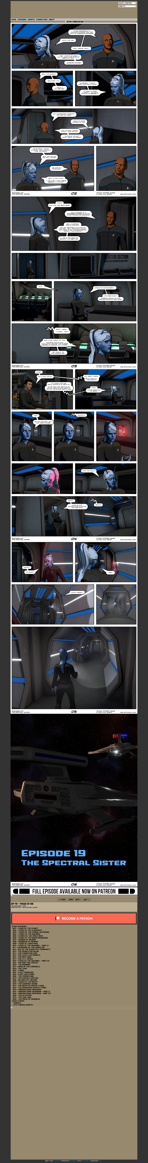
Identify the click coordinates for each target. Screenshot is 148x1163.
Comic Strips (18, 1001)
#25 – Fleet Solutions (23, 974)
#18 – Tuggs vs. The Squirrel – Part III (31, 961)
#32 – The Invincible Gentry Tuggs (29, 988)
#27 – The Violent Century (25, 978)
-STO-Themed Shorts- (23, 1005)
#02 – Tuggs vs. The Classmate (27, 930)
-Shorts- (17, 1003)
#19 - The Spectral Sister (27, 907)
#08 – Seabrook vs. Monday (25, 942)
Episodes (22, 20)
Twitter (133, 19)
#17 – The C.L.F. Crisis (23, 959)
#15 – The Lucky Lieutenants (26, 955)
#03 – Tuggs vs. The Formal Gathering (31, 932)
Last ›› (86, 900)
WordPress (73, 1160)
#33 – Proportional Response (27, 990)
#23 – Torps (18, 970)
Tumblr (130, 19)
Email (136, 19)
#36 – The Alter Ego (22, 995)
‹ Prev (70, 900)
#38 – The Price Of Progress (26, 999)
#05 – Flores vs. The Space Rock (28, 936)
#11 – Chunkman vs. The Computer (28, 947)
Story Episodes (19, 926)
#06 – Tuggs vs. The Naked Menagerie (30, 938)
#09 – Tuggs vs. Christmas (25, 944)
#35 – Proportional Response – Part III (32, 993)
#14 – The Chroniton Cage (25, 953)
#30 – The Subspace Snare (25, 984)
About (52, 20)
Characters (41, 20)
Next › (78, 900)
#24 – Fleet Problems (23, 972)
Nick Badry (57, 1160)
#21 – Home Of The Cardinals (26, 967)
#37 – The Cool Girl (22, 997)
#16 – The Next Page (22, 957)
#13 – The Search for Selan (26, 951)
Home (13, 20)
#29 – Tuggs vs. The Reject (25, 982)
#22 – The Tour (20, 969)
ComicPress (86, 1160)
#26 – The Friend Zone (23, 976)
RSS (100, 1160)
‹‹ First (62, 900)
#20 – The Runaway (21, 965)
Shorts (31, 20)
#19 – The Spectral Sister (25, 963)
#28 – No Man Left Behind (25, 980)
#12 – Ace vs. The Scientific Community (32, 949)
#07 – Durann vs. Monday (24, 940)
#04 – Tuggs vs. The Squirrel (26, 934)
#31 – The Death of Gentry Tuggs (28, 986)
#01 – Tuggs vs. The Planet (25, 928)
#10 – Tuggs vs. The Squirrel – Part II (31, 946)
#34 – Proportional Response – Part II (31, 991)
